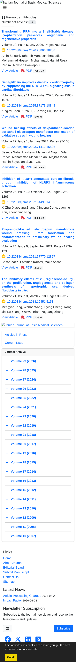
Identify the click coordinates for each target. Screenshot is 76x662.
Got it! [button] (11, 657)
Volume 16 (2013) (23, 481)
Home (7, 558)
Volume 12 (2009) (23, 517)
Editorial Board (13, 567)
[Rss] (38, 640)
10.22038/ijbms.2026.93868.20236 (31, 50)
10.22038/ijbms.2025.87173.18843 (31, 105)
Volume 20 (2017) (23, 444)
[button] (39, 649)
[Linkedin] (28, 640)
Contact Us (11, 577)
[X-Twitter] (18, 640)
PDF (34, 70)
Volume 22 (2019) (23, 425)
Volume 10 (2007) (23, 536)
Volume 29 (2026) (23, 361)
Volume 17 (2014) (23, 471)
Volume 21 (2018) (23, 435)
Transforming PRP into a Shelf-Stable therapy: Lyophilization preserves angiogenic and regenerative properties (38, 35)
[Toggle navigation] (37, 7)
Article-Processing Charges (22, 595)
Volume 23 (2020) (23, 416)
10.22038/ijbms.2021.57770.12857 (31, 256)
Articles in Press (16, 334)
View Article (10, 70)
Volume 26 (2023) (23, 389)
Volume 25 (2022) (23, 398)
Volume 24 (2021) (23, 407)
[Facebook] (7, 640)
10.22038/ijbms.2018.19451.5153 (30, 301)
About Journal (12, 562)
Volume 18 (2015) (23, 462)
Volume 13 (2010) (23, 508)
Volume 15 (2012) (23, 490)
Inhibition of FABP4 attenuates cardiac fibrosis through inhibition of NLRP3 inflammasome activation (38, 182)
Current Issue (14, 342)
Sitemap (9, 581)
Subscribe (63, 628)
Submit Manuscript (16, 572)
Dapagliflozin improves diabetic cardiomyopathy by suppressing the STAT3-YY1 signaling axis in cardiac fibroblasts (38, 85)
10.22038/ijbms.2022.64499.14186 (31, 202)
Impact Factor (12, 600)
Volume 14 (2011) (23, 499)
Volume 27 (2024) (23, 379)
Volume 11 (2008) (23, 527)
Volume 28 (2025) (23, 370)
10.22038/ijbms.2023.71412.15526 (31, 146)
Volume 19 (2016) (23, 453)
